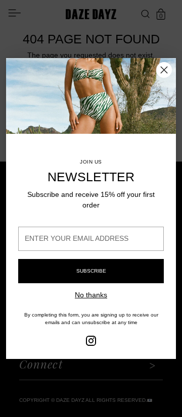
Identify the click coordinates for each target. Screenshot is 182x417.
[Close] (164, 70)
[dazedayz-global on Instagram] (91, 342)
